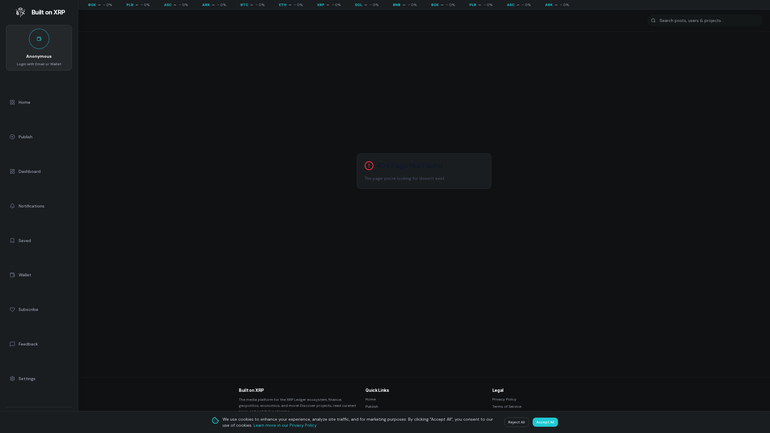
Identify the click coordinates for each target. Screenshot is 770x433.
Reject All (516, 422)
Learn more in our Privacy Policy (285, 425)
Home (370, 399)
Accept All (545, 422)
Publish (371, 406)
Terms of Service (506, 406)
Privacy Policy (504, 399)
